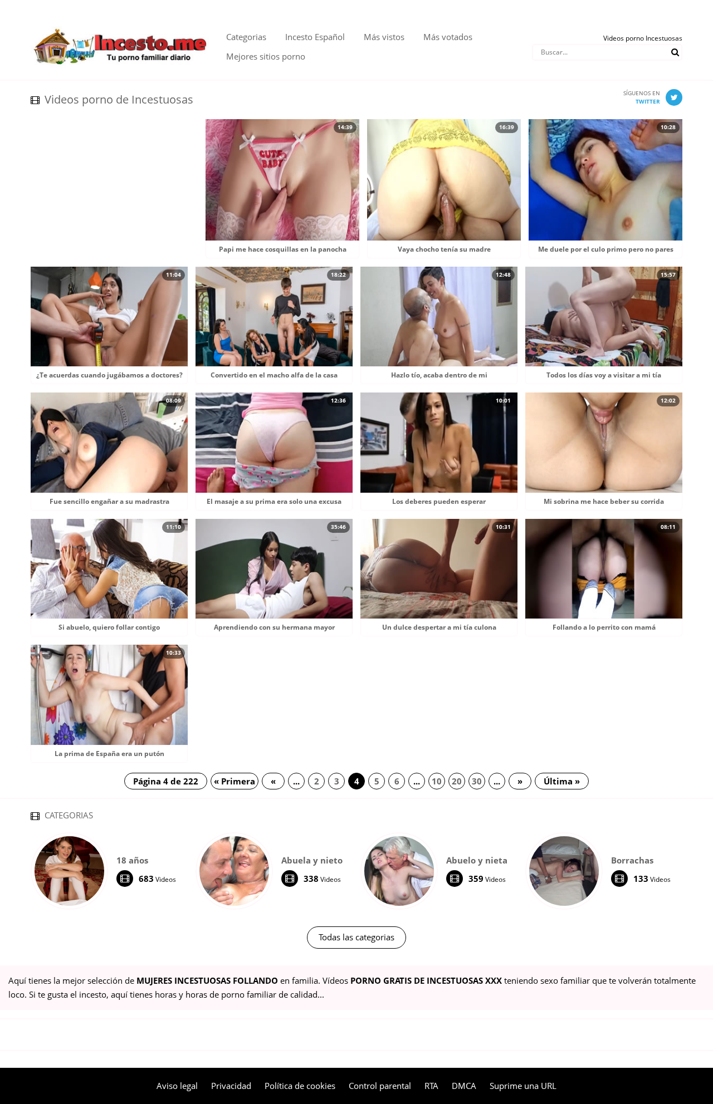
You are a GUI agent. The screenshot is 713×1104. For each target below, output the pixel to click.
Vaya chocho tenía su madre (444, 249)
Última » (562, 781)
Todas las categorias (356, 937)
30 (477, 781)
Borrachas (632, 860)
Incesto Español (315, 36)
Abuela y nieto (312, 860)
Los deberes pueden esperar (439, 501)
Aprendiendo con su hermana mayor (274, 627)
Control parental (380, 1085)
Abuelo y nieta (476, 860)
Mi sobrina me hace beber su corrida (604, 501)
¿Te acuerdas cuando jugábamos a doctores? (109, 375)
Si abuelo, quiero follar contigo (109, 627)
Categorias (246, 36)
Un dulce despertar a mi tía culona (439, 627)
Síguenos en (641, 97)
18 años (132, 860)
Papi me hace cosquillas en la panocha (282, 249)
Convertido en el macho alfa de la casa (274, 375)
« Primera (234, 781)
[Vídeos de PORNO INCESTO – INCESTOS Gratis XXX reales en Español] (120, 22)
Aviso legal (177, 1085)
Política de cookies (300, 1085)
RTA (431, 1085)
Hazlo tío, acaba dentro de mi (439, 375)
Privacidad (231, 1085)
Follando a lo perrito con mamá (604, 627)
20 (457, 781)
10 (437, 781)
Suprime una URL (523, 1085)
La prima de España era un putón (109, 753)
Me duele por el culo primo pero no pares (605, 249)
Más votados (447, 36)
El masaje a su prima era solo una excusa (274, 501)
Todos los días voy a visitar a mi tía (603, 375)
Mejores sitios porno (265, 56)
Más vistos (384, 36)
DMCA (464, 1085)
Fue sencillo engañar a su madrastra (109, 501)
